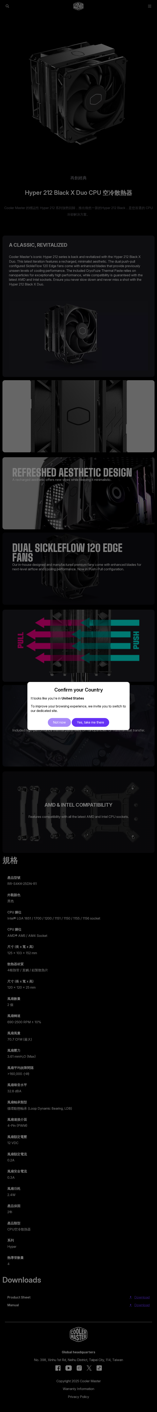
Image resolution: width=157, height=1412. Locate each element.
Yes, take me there (90, 722)
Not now (59, 722)
